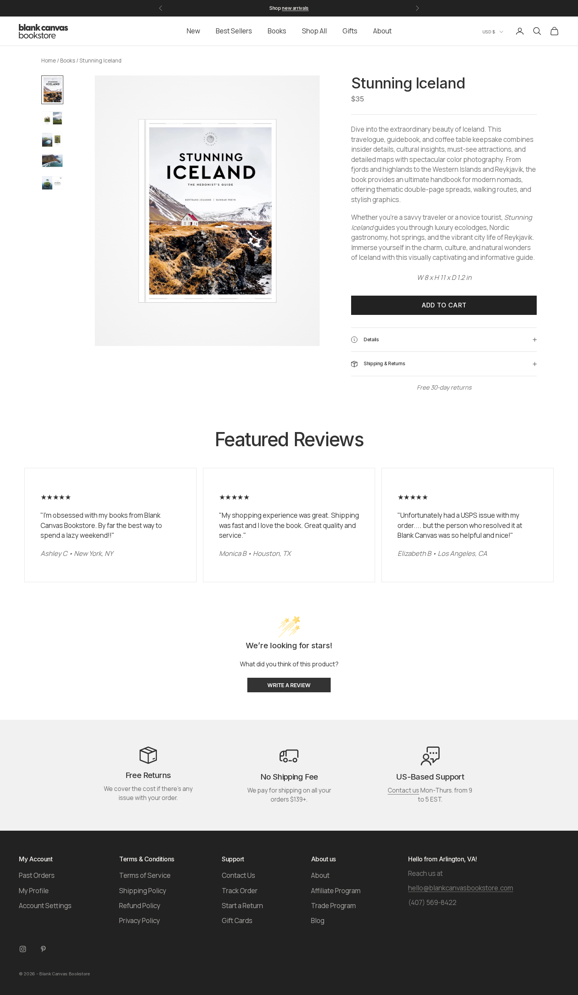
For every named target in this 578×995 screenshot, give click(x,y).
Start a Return (242, 905)
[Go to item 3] (52, 139)
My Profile (34, 890)
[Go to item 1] (52, 89)
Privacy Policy (139, 920)
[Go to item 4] (52, 161)
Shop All (314, 30)
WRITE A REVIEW (289, 685)
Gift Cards (237, 920)
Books (277, 30)
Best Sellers (234, 30)
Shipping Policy (142, 890)
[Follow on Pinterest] (43, 949)
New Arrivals (295, 8)
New (193, 30)
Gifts (349, 30)
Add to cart (444, 305)
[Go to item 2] (52, 118)
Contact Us (238, 875)
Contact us (403, 790)
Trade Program (333, 905)
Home (48, 60)
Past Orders (37, 875)
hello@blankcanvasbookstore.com (460, 887)
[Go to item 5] (52, 183)
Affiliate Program (336, 890)
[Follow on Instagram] (23, 949)
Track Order (240, 890)
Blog (317, 920)
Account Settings (45, 905)
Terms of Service (145, 875)
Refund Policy (139, 905)
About (382, 30)
